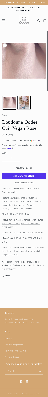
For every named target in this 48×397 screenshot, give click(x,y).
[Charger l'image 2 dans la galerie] (24, 103)
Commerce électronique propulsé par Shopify (28, 394)
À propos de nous (12, 357)
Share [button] (7, 276)
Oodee (14, 394)
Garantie (8, 339)
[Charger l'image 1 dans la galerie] (9, 103)
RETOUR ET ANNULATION (15, 351)
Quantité (5, 153)
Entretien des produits (14, 345)
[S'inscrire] (40, 371)
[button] (3, 21)
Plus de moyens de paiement (24, 182)
